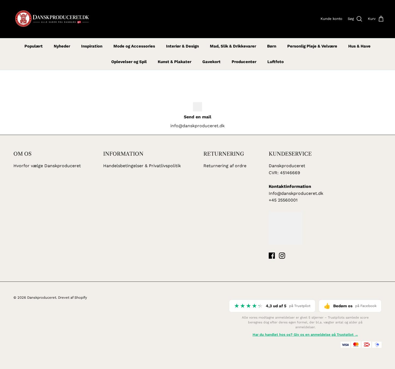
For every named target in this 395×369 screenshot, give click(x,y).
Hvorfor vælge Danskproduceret (47, 165)
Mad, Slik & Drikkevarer (233, 46)
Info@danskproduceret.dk (296, 193)
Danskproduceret (41, 297)
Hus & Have (359, 46)
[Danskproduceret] (52, 19)
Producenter (244, 61)
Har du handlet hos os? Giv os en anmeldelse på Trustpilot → (305, 335)
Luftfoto (275, 61)
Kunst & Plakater (174, 61)
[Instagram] (282, 256)
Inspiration (91, 46)
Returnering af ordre (224, 165)
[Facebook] (272, 256)
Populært (33, 46)
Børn (271, 46)
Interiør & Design (182, 46)
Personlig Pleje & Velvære (312, 46)
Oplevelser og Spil (129, 61)
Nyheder (62, 46)
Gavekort (211, 61)
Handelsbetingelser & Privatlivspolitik (142, 165)
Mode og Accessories (134, 46)
